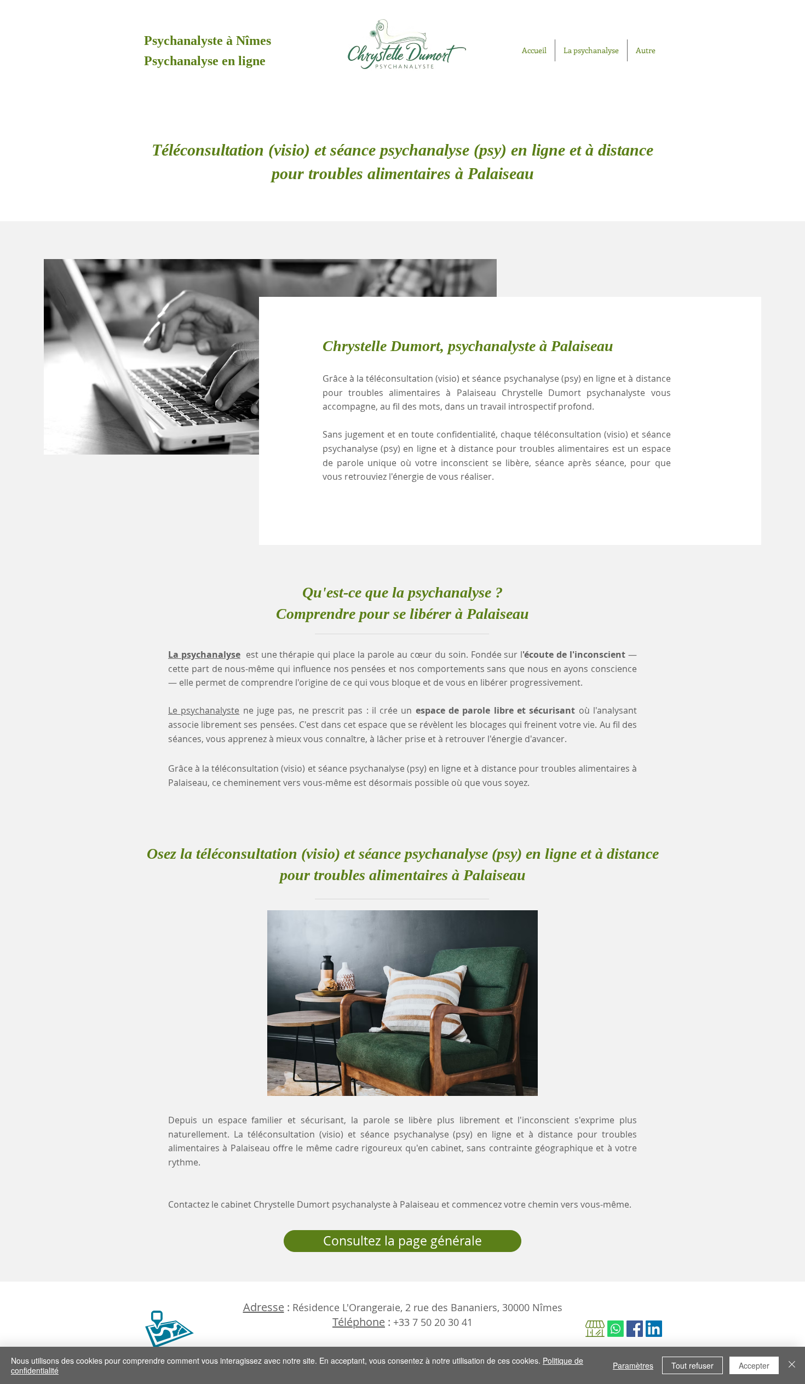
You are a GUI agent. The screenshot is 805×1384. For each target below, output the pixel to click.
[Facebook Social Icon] (634, 1328)
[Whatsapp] (615, 1328)
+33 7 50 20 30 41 (433, 1322)
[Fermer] (791, 1365)
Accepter (754, 1365)
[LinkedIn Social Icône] (654, 1328)
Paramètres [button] (633, 1365)
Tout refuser (692, 1365)
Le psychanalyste (203, 710)
